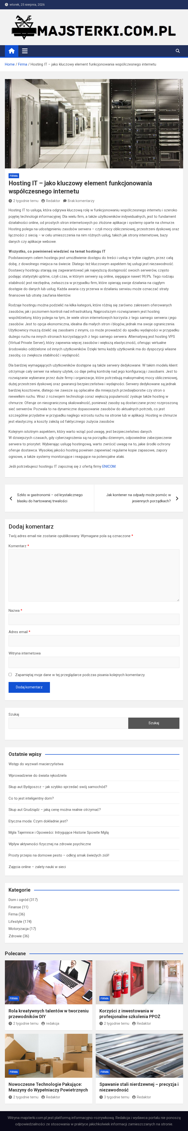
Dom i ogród (18, 900)
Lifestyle (15, 921)
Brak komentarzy (81, 201)
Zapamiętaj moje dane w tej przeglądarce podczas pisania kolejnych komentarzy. (80, 675)
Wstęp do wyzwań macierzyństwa (36, 764)
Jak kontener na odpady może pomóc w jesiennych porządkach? (138, 498)
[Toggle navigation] (24, 50)
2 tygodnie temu (25, 201)
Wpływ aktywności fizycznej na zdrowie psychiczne (50, 844)
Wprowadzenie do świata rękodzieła (38, 775)
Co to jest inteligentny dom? (31, 798)
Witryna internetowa (25, 653)
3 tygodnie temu (116, 1097)
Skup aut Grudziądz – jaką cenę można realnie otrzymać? (55, 809)
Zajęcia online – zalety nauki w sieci (37, 867)
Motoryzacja (19, 929)
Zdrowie (15, 936)
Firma (14, 175)
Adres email (19, 632)
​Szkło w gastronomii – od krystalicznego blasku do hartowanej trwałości (50, 498)
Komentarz (19, 546)
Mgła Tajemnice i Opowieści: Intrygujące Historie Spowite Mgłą (59, 832)
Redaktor (53, 201)
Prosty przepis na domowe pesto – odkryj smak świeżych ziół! (59, 855)
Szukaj (14, 714)
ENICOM (109, 466)
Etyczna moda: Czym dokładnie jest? (38, 821)
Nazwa (15, 610)
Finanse (15, 907)
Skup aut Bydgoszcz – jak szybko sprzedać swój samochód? (58, 787)
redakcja (52, 1023)
